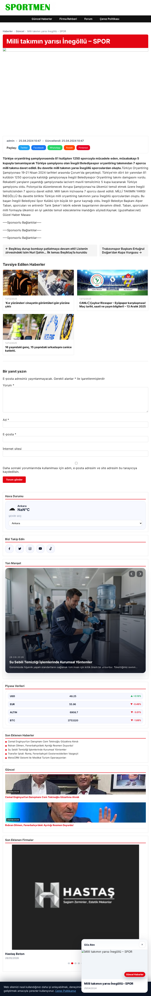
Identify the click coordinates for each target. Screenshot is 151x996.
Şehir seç (15, 516)
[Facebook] (9, 549)
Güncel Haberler (42, 18)
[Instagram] (30, 549)
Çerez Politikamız (65, 990)
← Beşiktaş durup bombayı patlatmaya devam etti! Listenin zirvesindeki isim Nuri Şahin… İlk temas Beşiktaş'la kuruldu (46, 250)
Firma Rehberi (68, 18)
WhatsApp (55, 147)
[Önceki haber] (132, 574)
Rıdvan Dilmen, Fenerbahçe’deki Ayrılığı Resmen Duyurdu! (40, 745)
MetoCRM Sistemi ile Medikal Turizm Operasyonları (37, 757)
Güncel (20, 31)
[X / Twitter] (19, 549)
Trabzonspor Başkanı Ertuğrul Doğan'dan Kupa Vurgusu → (123, 250)
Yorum (8, 385)
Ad (6, 420)
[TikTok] (50, 549)
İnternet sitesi (12, 449)
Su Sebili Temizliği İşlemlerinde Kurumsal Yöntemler (37, 749)
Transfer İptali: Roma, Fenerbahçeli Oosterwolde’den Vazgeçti (43, 753)
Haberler (8, 31)
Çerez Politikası (109, 18)
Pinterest (83, 147)
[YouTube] (40, 549)
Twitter (24, 147)
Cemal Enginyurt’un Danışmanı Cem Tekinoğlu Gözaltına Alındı (43, 741)
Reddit (69, 147)
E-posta (9, 434)
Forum (88, 18)
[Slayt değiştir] (69, 963)
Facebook (39, 147)
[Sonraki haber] (140, 574)
